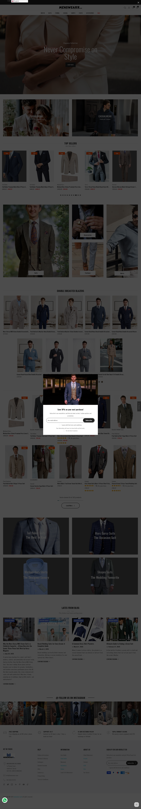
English (16, 1)
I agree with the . (72, 425)
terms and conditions (76, 425)
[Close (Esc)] (138, 2)
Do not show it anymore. (72, 431)
